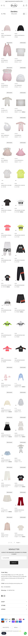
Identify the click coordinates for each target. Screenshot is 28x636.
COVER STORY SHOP (8, 631)
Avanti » (18, 542)
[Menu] (1, 5)
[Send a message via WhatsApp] (25, 633)
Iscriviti (14, 562)
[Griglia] (24, 14)
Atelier (20, 631)
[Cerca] (4, 5)
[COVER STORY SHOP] (14, 5)
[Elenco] (26, 14)
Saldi (6, 1)
